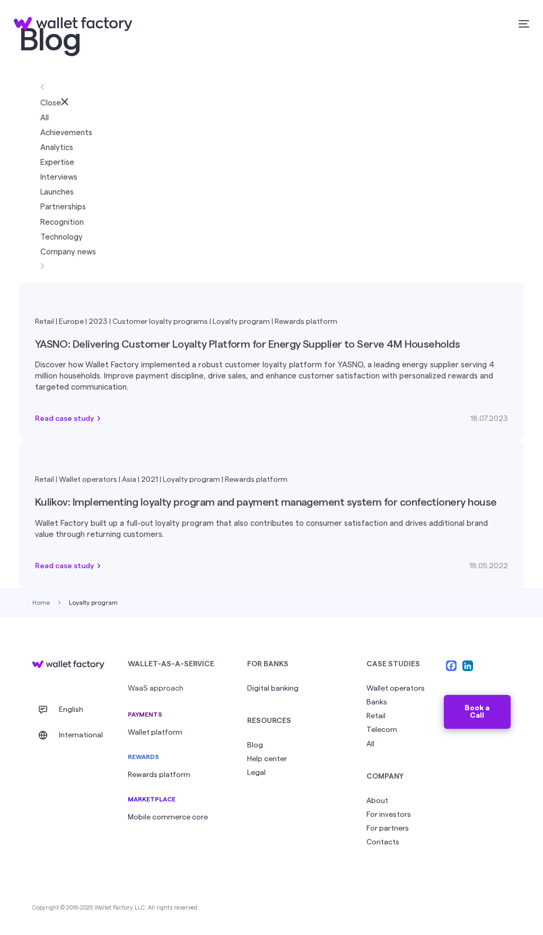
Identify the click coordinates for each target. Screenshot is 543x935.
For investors (388, 814)
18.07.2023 (489, 418)
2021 (149, 479)
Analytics (56, 148)
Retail (44, 321)
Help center (267, 759)
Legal (256, 773)
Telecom (381, 730)
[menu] (522, 24)
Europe (71, 321)
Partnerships (63, 207)
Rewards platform (306, 321)
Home (41, 602)
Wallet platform (155, 732)
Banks (376, 702)
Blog (255, 745)
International (81, 735)
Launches (57, 192)
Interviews (58, 177)
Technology (61, 237)
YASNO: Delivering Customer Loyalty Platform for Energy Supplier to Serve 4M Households (247, 344)
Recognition (62, 222)
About (377, 801)
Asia (129, 479)
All (44, 118)
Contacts (382, 842)
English (71, 709)
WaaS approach (155, 688)
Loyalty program (241, 321)
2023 (98, 321)
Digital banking (273, 688)
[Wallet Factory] (68, 664)
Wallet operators (88, 479)
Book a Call (477, 711)
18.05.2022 (488, 566)
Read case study (64, 418)
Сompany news (68, 252)
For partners (387, 828)
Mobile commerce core (168, 817)
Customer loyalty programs (160, 321)
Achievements (66, 133)
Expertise (57, 162)
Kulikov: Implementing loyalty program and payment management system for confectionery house (266, 502)
